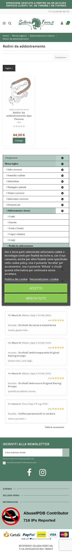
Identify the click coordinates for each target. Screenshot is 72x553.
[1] (14, 126)
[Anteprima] (31, 87)
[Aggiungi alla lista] (31, 81)
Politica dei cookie (16, 279)
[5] (24, 126)
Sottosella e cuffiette (16, 175)
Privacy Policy (42, 463)
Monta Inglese (11, 163)
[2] (17, 126)
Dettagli (19, 140)
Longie (11, 240)
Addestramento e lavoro (18, 210)
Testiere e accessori (15, 193)
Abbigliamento (11, 158)
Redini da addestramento (20, 246)
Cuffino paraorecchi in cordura (36, 413)
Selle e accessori (14, 169)
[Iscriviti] (65, 452)
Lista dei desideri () (60, 11)
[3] (19, 126)
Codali (11, 216)
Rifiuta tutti (36, 298)
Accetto (36, 288)
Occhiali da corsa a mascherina (37, 325)
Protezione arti (13, 205)
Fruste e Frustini (15, 228)
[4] (21, 126)
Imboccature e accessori (17, 199)
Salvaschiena (13, 181)
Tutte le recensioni (54, 427)
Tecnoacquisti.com (41, 539)
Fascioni (12, 222)
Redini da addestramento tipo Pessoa (19, 116)
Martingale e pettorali (16, 187)
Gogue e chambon (16, 234)
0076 (19, 122)
